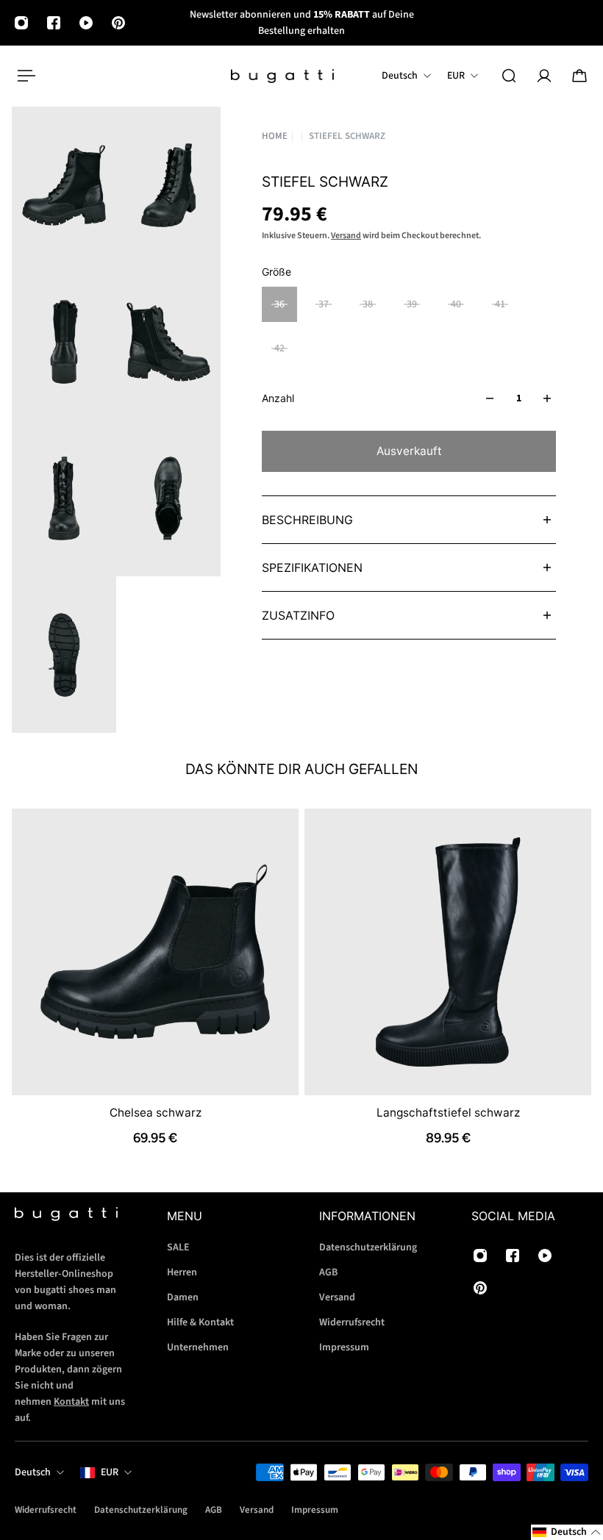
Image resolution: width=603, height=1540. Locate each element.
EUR (109, 1472)
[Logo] (282, 76)
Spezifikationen (312, 567)
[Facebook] (54, 23)
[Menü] (23, 76)
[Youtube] (86, 23)
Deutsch (33, 1472)
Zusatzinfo (298, 615)
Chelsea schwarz (155, 1113)
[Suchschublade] (509, 76)
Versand (346, 235)
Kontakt (71, 1401)
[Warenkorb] (579, 76)
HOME (275, 136)
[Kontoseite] (544, 76)
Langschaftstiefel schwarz (448, 1113)
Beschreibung (307, 519)
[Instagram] (21, 23)
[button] (567, 1532)
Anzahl (278, 398)
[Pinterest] (118, 23)
